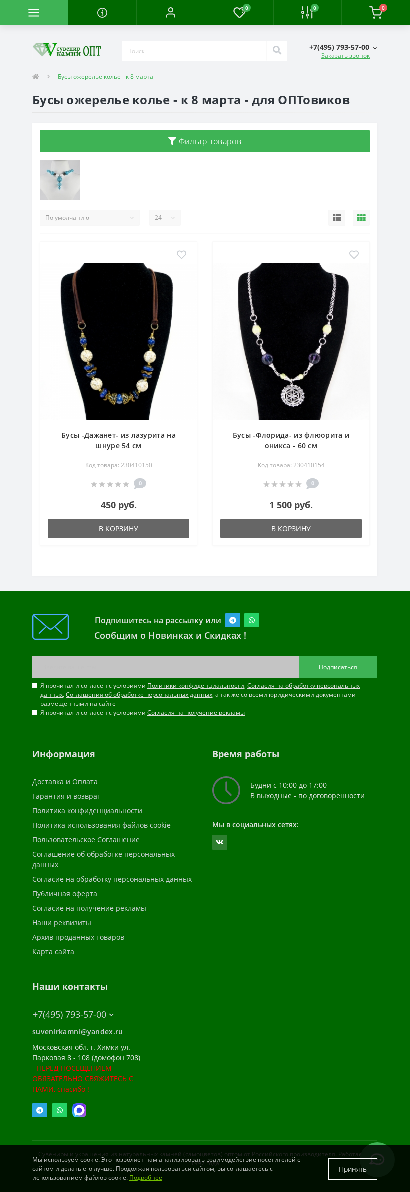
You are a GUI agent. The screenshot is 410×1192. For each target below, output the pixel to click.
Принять (353, 1169)
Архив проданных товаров (78, 937)
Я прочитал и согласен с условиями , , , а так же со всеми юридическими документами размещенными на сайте (200, 694)
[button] (170, 12)
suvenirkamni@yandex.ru (78, 1031)
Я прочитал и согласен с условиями (142, 712)
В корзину (118, 528)
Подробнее (146, 1177)
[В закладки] (182, 255)
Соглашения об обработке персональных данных (139, 694)
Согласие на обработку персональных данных (112, 879)
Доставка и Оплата (65, 781)
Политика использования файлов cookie (101, 825)
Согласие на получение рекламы (89, 908)
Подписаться (338, 667)
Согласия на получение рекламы (196, 712)
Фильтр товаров (209, 141)
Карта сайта (53, 951)
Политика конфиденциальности (87, 810)
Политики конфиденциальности (196, 685)
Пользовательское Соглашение (86, 839)
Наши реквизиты (62, 922)
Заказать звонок (346, 55)
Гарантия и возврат (66, 796)
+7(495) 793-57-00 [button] (69, 1014)
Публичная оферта (65, 893)
